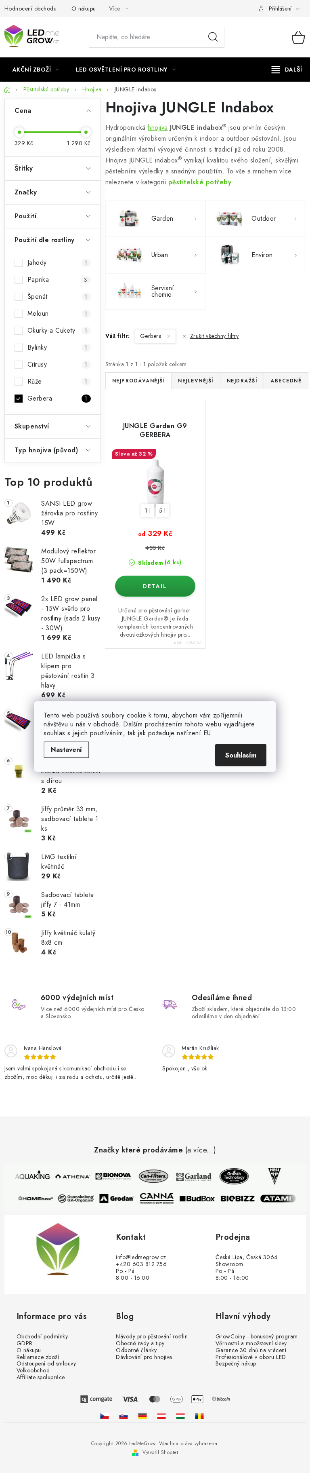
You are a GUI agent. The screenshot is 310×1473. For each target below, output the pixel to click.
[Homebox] (38, 1198)
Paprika (57, 279)
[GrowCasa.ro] (199, 1415)
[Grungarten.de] (142, 1415)
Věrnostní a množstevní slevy (251, 1343)
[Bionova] (110, 1176)
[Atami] (280, 1198)
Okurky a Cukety (57, 330)
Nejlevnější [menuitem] (196, 380)
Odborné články (136, 1350)
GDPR (25, 1343)
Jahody (57, 262)
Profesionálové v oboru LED (251, 1357)
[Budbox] (199, 1198)
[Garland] (191, 1176)
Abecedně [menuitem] (286, 380)
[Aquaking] (30, 1176)
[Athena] (70, 1176)
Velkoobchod (33, 1370)
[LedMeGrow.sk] (123, 1415)
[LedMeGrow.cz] (104, 1415)
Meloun (57, 313)
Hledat (213, 37)
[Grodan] (118, 1198)
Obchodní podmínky (42, 1336)
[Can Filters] (151, 1176)
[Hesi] (272, 1176)
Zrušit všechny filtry (214, 336)
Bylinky (57, 347)
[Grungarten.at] (161, 1415)
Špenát (57, 296)
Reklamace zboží (38, 1357)
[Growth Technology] (232, 1176)
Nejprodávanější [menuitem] (138, 380)
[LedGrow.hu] (180, 1415)
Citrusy (57, 364)
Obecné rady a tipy (140, 1343)
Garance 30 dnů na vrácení (251, 1350)
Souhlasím (240, 755)
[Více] (287, 69)
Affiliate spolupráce (41, 1377)
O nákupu (83, 8)
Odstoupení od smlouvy (46, 1363)
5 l (162, 510)
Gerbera (57, 398)
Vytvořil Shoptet (160, 1452)
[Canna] (159, 1198)
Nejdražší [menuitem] (242, 380)
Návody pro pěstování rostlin (152, 1336)
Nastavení (66, 749)
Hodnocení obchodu (30, 8)
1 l (148, 510)
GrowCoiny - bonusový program (257, 1336)
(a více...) (200, 1150)
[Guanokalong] (78, 1198)
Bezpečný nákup (236, 1363)
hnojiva (158, 127)
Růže (57, 381)
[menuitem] (35, 69)
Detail (155, 586)
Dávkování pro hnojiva (144, 1357)
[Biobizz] (240, 1198)
